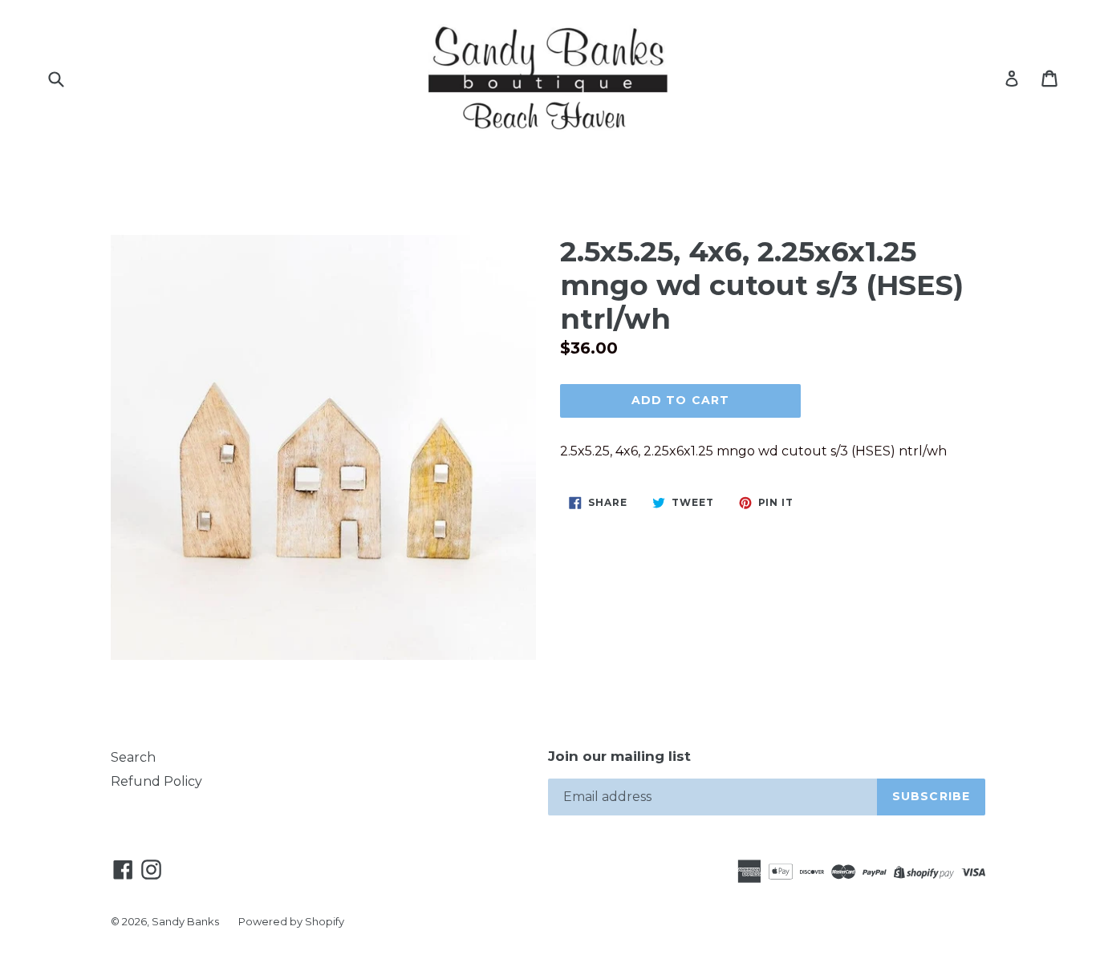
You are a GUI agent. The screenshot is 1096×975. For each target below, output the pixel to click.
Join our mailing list (619, 756)
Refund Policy (156, 781)
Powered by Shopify (291, 921)
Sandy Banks (185, 921)
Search (133, 757)
